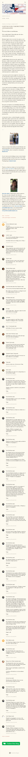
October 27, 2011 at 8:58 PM (11, 696)
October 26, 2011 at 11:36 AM (11, 313)
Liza (7, 317)
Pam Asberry (9, 640)
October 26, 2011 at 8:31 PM (11, 636)
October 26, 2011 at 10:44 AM (11, 293)
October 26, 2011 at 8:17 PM (11, 446)
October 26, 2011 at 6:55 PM (11, 374)
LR (6, 308)
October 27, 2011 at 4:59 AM (11, 657)
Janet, (7, 369)
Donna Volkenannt (10, 224)
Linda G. (8, 235)
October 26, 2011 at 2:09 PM (11, 358)
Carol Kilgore (9, 716)
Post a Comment (6, 736)
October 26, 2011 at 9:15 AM (11, 282)
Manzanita (8, 246)
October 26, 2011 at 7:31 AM (11, 231)
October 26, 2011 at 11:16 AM (11, 305)
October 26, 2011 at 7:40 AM (11, 242)
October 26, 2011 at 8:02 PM (11, 404)
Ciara (7, 362)
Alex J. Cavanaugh (10, 326)
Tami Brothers (13, 217)
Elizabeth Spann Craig (11, 353)
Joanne (7, 258)
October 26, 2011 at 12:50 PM (11, 330)
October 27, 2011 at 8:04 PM (11, 683)
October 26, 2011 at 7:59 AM (11, 254)
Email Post (7, 215)
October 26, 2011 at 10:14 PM (11, 645)
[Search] (25, 2)
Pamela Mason (9, 268)
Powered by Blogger (15, 752)
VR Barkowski (9, 297)
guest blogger (7, 217)
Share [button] (3, 215)
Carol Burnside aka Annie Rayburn (13, 286)
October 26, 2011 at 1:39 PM (11, 349)
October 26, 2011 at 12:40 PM (11, 322)
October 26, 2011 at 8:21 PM (11, 511)
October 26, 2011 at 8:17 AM (11, 264)
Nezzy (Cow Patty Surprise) (12, 661)
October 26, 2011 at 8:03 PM (11, 413)
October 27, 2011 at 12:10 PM (11, 674)
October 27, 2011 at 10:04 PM (11, 722)
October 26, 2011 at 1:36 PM (11, 338)
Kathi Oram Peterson (11, 333)
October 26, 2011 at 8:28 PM (11, 567)
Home (3, 18)
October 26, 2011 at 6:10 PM (11, 366)
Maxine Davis (9, 342)
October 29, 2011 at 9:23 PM (11, 733)
